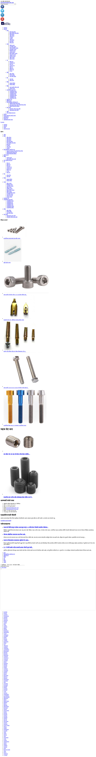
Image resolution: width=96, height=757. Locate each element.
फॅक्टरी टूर (6, 118)
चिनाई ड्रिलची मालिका (14, 106)
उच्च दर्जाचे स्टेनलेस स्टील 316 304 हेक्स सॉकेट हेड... (15, 294)
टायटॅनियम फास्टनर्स (11, 90)
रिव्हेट (8, 81)
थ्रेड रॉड (12, 42)
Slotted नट (12, 65)
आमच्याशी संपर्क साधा (8, 119)
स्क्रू (8, 44)
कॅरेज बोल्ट (12, 34)
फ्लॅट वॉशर (12, 73)
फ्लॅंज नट (11, 68)
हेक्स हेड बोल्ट (13, 31)
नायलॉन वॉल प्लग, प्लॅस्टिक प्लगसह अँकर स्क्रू (14, 320)
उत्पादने (5, 29)
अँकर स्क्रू (12, 57)
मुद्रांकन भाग (9, 99)
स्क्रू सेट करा (13, 54)
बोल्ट (8, 30)
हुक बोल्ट (12, 41)
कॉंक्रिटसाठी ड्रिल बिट (15, 103)
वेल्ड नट (11, 64)
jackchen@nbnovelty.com (7, 2)
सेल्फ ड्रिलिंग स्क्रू (14, 48)
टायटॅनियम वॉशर (13, 95)
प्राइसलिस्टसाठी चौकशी (6, 520)
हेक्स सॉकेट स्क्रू (13, 53)
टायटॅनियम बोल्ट (13, 91)
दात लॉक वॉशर (13, 76)
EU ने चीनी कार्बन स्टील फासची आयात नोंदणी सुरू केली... (18, 547)
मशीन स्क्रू (12, 45)
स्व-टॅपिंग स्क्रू (13, 46)
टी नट (11, 71)
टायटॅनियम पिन (13, 94)
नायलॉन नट (12, 63)
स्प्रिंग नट (12, 69)
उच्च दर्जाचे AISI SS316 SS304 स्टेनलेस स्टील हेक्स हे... (16, 387)
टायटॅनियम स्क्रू (13, 92)
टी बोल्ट (11, 37)
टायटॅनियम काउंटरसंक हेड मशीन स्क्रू (12, 238)
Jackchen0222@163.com (12, 509)
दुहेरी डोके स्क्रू (7, 262)
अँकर (8, 111)
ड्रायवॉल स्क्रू (13, 49)
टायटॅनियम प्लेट (13, 98)
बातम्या (5, 114)
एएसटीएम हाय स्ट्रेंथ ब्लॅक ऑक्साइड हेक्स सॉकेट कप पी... (18, 497)
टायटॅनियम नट (13, 96)
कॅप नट (11, 67)
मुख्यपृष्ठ (5, 27)
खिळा (8, 86)
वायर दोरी (9, 107)
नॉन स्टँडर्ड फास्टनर (11, 113)
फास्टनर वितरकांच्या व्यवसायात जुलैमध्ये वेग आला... (16, 540)
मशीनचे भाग (9, 100)
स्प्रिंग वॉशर (12, 75)
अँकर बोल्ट (12, 36)
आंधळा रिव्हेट (12, 83)
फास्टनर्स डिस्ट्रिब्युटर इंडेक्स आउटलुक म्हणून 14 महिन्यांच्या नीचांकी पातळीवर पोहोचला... (26, 527)
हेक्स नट (11, 61)
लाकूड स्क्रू (12, 52)
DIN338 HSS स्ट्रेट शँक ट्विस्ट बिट (18, 104)
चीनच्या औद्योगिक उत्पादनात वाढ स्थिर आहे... (15, 534)
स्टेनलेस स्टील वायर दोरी (15, 108)
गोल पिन (11, 79)
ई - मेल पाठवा (3, 567)
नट (7, 60)
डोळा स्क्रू (12, 59)
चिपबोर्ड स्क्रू (13, 50)
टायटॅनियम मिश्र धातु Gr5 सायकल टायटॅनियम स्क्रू (15, 425)
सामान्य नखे (12, 88)
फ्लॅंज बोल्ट (12, 40)
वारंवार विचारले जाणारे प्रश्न (10, 115)
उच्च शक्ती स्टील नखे (14, 87)
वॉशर (8, 72)
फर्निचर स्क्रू (12, 56)
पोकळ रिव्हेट (12, 84)
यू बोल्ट (11, 38)
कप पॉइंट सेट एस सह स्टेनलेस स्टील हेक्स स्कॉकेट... (17, 454)
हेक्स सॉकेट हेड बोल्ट (14, 33)
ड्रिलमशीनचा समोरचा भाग (12, 102)
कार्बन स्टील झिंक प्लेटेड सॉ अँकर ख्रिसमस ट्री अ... (15, 351)
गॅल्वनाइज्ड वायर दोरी (14, 110)
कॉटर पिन (12, 80)
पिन (7, 77)
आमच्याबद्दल (6, 117)
